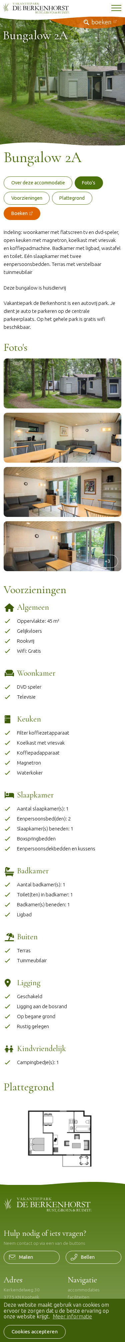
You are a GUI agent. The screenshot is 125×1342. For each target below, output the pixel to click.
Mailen (26, 1257)
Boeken (19, 213)
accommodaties (84, 1289)
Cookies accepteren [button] (35, 1331)
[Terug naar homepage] (36, 8)
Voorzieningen (26, 198)
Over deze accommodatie (38, 182)
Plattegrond (72, 198)
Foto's (88, 182)
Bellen (88, 1257)
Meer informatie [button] (72, 1316)
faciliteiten (78, 1297)
